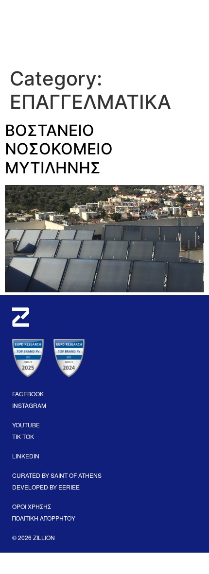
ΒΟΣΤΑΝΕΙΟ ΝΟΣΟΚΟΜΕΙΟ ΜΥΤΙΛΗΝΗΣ (59, 149)
